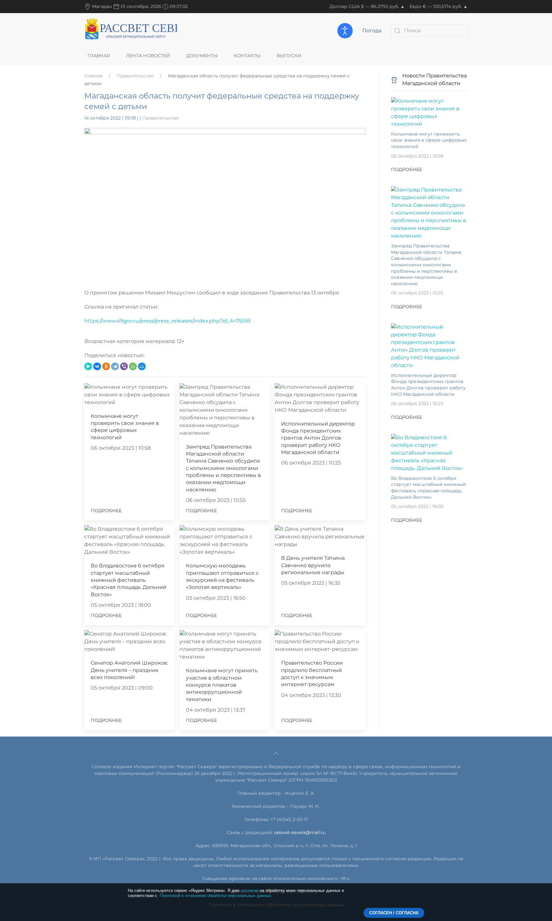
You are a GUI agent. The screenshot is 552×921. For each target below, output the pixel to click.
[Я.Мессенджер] (88, 366)
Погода (371, 30)
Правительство (135, 76)
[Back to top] (276, 753)
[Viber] (124, 366)
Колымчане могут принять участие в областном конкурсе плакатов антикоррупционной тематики (221, 684)
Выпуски (289, 56)
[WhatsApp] (133, 366)
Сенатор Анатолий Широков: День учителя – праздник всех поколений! (129, 670)
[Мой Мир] (142, 366)
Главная (99, 56)
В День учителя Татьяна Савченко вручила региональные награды (313, 565)
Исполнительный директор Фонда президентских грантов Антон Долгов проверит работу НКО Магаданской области (318, 438)
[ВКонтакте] (97, 366)
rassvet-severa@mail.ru (300, 832)
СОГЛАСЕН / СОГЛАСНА (393, 912)
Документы (202, 56)
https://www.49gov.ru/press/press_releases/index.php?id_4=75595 (167, 321)
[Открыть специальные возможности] (345, 30)
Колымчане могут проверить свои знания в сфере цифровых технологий (428, 140)
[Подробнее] (429, 112)
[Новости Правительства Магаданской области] (394, 79)
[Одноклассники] (106, 366)
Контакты (247, 56)
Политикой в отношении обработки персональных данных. (216, 895)
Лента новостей (148, 56)
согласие (249, 890)
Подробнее (106, 510)
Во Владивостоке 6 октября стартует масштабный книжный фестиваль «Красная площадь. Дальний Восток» (128, 580)
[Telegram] (115, 366)
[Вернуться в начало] (130, 30)
